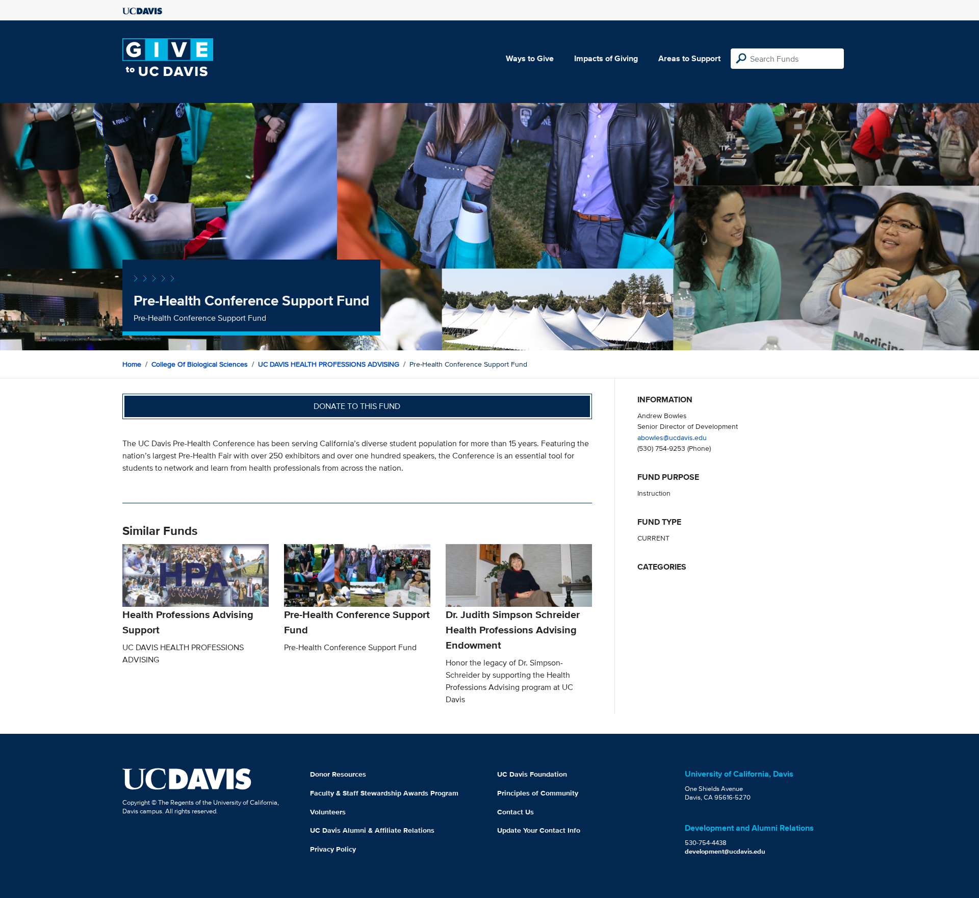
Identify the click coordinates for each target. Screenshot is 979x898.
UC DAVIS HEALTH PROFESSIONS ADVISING (328, 364)
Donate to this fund (357, 406)
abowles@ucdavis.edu (672, 437)
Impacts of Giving (606, 58)
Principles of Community (537, 793)
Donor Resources (338, 774)
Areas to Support (689, 58)
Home (131, 364)
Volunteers (328, 812)
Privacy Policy (333, 849)
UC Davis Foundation (532, 774)
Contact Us (515, 812)
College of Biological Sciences (199, 364)
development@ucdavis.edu (725, 851)
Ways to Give (530, 58)
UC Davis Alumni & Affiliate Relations (372, 830)
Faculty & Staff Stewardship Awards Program (384, 793)
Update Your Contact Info (538, 830)
